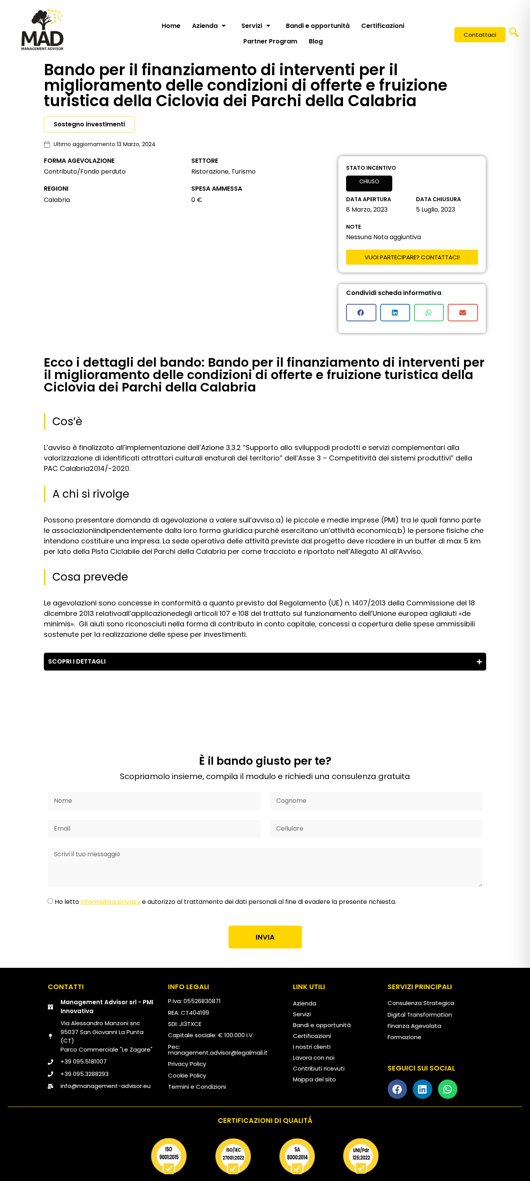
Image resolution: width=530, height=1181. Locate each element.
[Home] (42, 29)
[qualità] (265, 1156)
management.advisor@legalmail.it (218, 1052)
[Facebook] (397, 1089)
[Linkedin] (422, 1089)
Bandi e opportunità (318, 25)
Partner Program (270, 41)
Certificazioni (382, 25)
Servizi (251, 25)
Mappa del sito (314, 1079)
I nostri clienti (312, 1047)
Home (171, 25)
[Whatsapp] (447, 1089)
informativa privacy (110, 901)
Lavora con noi (313, 1057)
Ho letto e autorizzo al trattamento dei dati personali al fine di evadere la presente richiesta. (225, 901)
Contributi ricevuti (319, 1068)
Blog (316, 41)
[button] (514, 35)
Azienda (205, 25)
